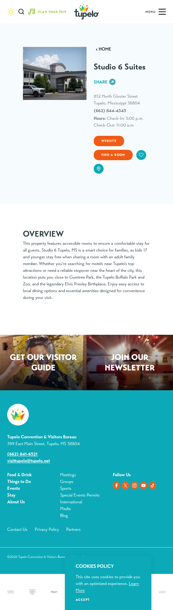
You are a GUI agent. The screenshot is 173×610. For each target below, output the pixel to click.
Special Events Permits (80, 495)
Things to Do (19, 481)
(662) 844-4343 (110, 110)
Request (43, 363)
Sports (65, 488)
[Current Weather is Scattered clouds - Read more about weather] (11, 12)
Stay (11, 495)
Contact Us (17, 529)
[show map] (98, 168)
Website (109, 141)
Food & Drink (19, 475)
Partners (73, 529)
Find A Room (113, 155)
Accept (83, 600)
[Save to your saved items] (141, 155)
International (71, 502)
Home (105, 49)
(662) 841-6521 (22, 454)
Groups (66, 481)
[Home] (86, 11)
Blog (64, 515)
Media (65, 508)
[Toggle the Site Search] (21, 12)
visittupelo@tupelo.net (28, 461)
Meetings (68, 475)
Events (13, 488)
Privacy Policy (47, 529)
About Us (16, 502)
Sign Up (129, 363)
